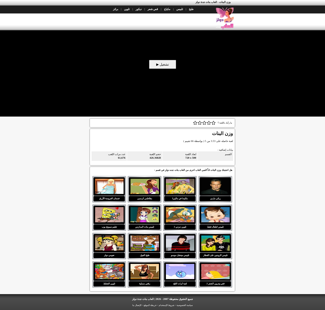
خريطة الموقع (150, 305)
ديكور (139, 9)
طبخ (191, 9)
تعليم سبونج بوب (109, 209)
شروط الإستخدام (166, 305)
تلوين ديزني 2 (180, 209)
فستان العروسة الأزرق (109, 181)
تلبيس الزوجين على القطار (215, 237)
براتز (115, 9)
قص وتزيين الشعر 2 (215, 266)
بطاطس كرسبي (144, 181)
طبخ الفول (144, 237)
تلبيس (179, 9)
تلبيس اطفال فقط (215, 209)
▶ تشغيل (162, 64)
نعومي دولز (109, 237)
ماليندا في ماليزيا (180, 181)
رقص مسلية (144, 266)
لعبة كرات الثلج (180, 266)
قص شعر (153, 9)
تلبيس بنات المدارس (144, 209)
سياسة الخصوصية (185, 305)
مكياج (167, 9)
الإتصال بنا (137, 305)
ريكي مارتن (215, 181)
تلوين (127, 9)
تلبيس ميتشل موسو (180, 237)
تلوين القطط (109, 266)
